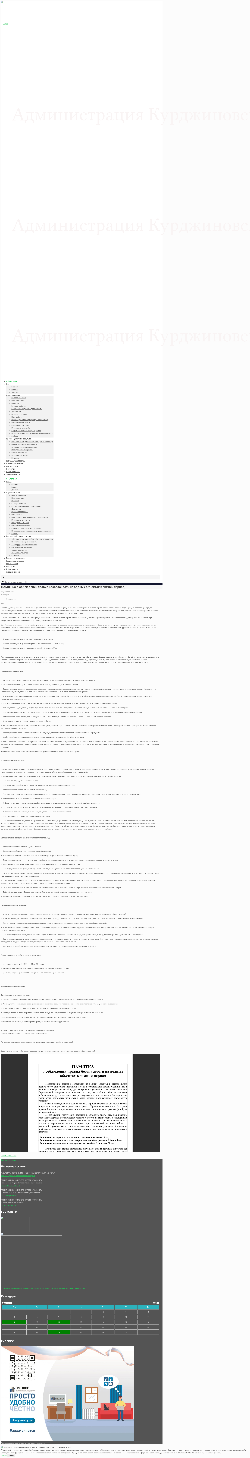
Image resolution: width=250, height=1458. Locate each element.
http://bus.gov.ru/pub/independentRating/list (18, 1176)
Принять (11, 1456)
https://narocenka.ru (8, 1205)
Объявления (11, 599)
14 (59, 1322)
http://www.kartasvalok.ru (10, 1186)
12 (14, 1322)
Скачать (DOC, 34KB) (9, 1156)
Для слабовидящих (8, 1160)
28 (59, 1332)
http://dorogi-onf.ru (8, 1195)
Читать (4, 1456)
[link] (26, 582)
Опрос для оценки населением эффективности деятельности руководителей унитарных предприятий (44, 1288)
